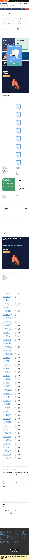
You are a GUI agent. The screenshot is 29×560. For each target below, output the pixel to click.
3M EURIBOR (17, 195)
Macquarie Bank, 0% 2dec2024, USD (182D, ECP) (7, 347)
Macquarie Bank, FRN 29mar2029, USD (6, 304)
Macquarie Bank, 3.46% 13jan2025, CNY (7, 400)
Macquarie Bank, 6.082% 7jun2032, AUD (7, 372)
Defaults (8, 535)
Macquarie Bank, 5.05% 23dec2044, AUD (7, 443)
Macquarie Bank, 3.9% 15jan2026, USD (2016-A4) (7, 417)
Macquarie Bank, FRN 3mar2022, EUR (6, 396)
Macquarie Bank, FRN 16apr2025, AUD (6, 357)
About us (24, 8)
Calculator (15, 542)
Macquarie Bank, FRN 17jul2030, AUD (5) (7, 329)
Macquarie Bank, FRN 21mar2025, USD (6, 375)
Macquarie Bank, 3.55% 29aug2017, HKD (7, 454)
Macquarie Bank (17, 99)
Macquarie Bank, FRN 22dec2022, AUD (6, 383)
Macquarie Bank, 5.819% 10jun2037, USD (7, 300)
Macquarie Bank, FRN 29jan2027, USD (6, 315)
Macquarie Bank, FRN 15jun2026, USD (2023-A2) (7, 364)
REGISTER (27, 3)
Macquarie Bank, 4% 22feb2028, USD (6, 310)
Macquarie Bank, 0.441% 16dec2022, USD (7, 392)
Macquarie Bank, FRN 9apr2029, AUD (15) (7, 303)
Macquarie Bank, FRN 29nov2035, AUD (6, 336)
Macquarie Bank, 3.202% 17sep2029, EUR (7, 342)
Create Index (23, 533)
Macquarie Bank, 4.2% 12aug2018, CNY (6, 425)
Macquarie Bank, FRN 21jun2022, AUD (6, 403)
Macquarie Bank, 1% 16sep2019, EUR (6, 446)
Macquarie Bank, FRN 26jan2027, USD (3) (7, 317)
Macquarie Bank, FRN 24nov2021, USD (6, 401)
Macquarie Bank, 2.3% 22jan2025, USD (6, 399)
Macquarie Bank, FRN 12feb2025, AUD (6, 397)
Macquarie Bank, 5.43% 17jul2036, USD (6, 297)
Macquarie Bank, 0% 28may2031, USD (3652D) (7, 390)
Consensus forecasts (24, 534)
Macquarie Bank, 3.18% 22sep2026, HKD (7, 322)
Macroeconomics (23, 535)
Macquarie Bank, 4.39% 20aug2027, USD (7, 295)
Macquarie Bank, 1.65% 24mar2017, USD (7, 450)
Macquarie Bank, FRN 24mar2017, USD (6, 451)
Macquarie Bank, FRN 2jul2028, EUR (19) (7, 299)
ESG (0, 537)
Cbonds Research (2, 544)
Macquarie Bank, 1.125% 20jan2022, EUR (7, 442)
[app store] (12, 549)
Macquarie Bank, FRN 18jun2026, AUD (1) (7, 332)
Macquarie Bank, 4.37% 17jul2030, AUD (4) (7, 328)
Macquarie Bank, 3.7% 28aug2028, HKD (7, 293)
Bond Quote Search (2, 533)
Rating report (11, 512)
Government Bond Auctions (10, 538)
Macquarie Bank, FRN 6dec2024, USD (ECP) (7, 346)
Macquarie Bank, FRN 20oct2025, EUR (6, 356)
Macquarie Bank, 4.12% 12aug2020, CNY (7, 429)
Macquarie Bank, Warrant (18, 104)
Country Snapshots (23, 532)
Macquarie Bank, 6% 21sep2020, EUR (6, 458)
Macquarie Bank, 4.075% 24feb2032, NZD (7, 379)
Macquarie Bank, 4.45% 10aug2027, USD (7, 296)
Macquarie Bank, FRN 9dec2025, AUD (6, 393)
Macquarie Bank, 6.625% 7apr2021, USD (7, 457)
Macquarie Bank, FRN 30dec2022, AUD (6, 382)
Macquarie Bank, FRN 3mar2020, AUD (6, 435)
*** (20, 18)
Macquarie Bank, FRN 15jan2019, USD (6, 419)
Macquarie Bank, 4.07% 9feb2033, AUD (6, 412)
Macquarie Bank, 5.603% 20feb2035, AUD (7, 343)
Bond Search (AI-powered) (2, 532)
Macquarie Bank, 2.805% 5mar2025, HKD (7, 436)
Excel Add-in (19, 8)
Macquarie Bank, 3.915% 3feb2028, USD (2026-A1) (8, 313)
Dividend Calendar (9, 532)
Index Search (23, 531)
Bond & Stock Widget (16, 533)
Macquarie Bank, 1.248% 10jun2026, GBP (7, 389)
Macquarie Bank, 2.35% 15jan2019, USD (7, 418)
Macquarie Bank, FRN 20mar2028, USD (6, 307)
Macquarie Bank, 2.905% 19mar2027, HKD (7, 306)
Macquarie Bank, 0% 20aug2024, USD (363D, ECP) (8, 363)
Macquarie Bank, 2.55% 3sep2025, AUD (6, 360)
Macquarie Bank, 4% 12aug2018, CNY (6, 426)
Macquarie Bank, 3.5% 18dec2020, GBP (6, 447)
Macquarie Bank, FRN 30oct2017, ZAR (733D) (7, 421)
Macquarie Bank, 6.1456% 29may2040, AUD (7, 335)
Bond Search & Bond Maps (2, 531)
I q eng (17, 482)
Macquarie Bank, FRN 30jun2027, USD (6, 371)
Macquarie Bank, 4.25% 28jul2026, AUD (6, 415)
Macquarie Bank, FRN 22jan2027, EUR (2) (7, 318)
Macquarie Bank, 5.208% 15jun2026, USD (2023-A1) (8, 365)
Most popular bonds (2, 539)
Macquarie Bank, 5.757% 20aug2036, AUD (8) (7, 311)
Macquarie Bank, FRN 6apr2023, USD (6, 386)
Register (14, 63)
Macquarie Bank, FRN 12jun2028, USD (6, 333)
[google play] (17, 549)
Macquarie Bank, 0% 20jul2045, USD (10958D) (7, 430)
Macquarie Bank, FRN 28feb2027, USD (6, 378)
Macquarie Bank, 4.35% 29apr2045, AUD (7, 433)
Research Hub (1, 543)
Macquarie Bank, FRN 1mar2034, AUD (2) (7, 351)
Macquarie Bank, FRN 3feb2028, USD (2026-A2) (7, 314)
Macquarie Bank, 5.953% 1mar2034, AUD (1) (7, 350)
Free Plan (22, 49)
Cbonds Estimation (2, 534)
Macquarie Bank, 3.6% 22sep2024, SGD (7, 368)
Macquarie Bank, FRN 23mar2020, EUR (6, 411)
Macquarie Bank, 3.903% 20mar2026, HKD (7, 339)
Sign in (25, 3)
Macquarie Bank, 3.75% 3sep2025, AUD (6, 361)
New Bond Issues (9, 536)
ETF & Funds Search (23, 537)
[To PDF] (3, 15)
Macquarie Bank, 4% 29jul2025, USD (6, 428)
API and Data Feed (16, 536)
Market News (1, 542)
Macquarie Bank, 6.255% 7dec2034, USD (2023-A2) (8, 354)
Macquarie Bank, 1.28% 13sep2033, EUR (7, 410)
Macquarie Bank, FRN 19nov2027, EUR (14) (7, 320)
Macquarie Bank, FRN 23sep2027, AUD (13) (7, 321)
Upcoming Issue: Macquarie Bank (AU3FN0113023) (10, 469)
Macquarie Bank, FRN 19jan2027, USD (6, 381)
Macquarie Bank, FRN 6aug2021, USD (6, 404)
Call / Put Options (9, 537)
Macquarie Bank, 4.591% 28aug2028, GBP (7, 324)
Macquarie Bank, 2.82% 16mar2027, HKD (7, 308)
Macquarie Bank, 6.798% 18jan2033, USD (7, 367)
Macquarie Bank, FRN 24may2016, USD (6, 444)
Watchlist (15, 532)
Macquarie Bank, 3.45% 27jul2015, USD (6, 455)
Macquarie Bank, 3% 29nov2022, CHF (6, 453)
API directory (15, 537)
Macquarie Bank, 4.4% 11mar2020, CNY (7, 439)
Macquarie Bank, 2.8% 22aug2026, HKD (7, 325)
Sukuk (1, 538)
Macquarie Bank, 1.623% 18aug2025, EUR (7, 424)
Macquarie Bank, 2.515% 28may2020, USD (7, 432)
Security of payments (9, 543)
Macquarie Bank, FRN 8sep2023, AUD (6, 369)
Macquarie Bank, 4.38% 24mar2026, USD (7, 338)
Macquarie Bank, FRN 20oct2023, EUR (6, 385)
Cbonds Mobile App (16, 534)
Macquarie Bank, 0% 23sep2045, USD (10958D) (7, 422)
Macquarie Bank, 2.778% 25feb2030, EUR (7, 340)
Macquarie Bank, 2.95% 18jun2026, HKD (7, 331)
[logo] (3, 3)
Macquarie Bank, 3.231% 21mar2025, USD (7, 374)
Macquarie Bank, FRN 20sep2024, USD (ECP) (7, 349)
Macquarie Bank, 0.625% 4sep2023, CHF (7, 440)
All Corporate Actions (9, 534)
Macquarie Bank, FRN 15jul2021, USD (6, 408)
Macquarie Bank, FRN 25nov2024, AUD (6, 358)
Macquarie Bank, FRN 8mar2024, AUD (6, 376)
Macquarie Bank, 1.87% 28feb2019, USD (7, 414)
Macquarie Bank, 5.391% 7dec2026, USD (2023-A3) (8, 353)
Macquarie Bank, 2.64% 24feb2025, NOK (7, 437)
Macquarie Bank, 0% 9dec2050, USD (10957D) (7, 394)
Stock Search (8, 531)
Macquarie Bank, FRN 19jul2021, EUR (6, 407)
